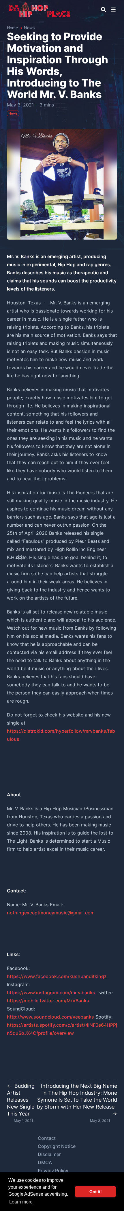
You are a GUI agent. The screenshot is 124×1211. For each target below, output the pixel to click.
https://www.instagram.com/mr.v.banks (51, 992)
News (29, 27)
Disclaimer (49, 1154)
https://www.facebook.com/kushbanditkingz (57, 976)
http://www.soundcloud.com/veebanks (50, 1017)
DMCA (45, 1162)
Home (12, 27)
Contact (47, 1138)
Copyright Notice (57, 1146)
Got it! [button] (95, 1191)
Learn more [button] (21, 1201)
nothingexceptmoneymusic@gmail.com (51, 913)
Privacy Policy (53, 1170)
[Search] (103, 9)
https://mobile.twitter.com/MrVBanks (48, 1001)
